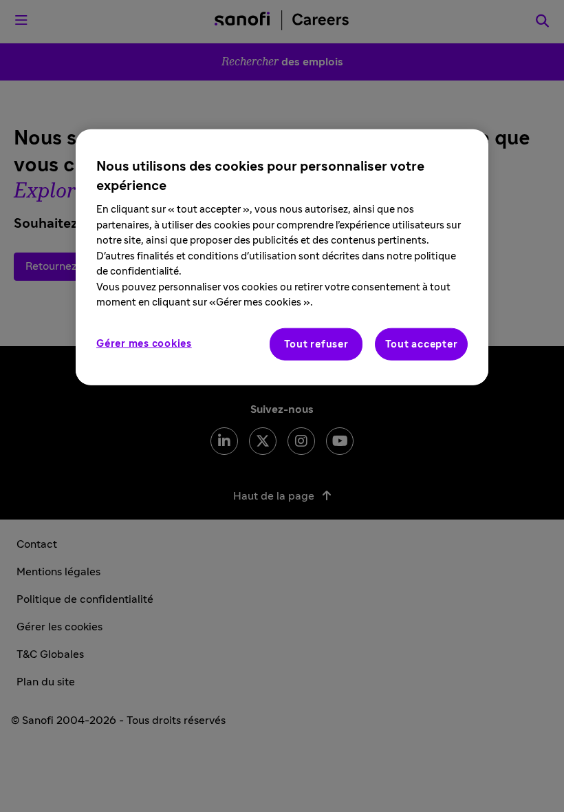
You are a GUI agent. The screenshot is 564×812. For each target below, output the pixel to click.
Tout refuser (316, 344)
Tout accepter (421, 344)
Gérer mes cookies (144, 343)
